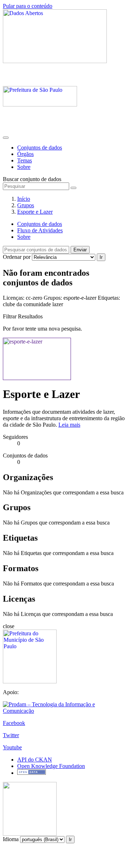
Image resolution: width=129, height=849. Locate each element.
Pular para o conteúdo (27, 6)
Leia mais (69, 425)
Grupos (25, 205)
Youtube (12, 747)
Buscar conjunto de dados (32, 179)
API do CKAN (34, 759)
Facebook (14, 723)
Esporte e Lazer (35, 212)
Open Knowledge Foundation (51, 766)
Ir (101, 257)
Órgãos (25, 154)
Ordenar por (16, 257)
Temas (24, 160)
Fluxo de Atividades (40, 230)
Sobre (23, 167)
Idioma (11, 839)
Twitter (11, 735)
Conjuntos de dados (39, 147)
